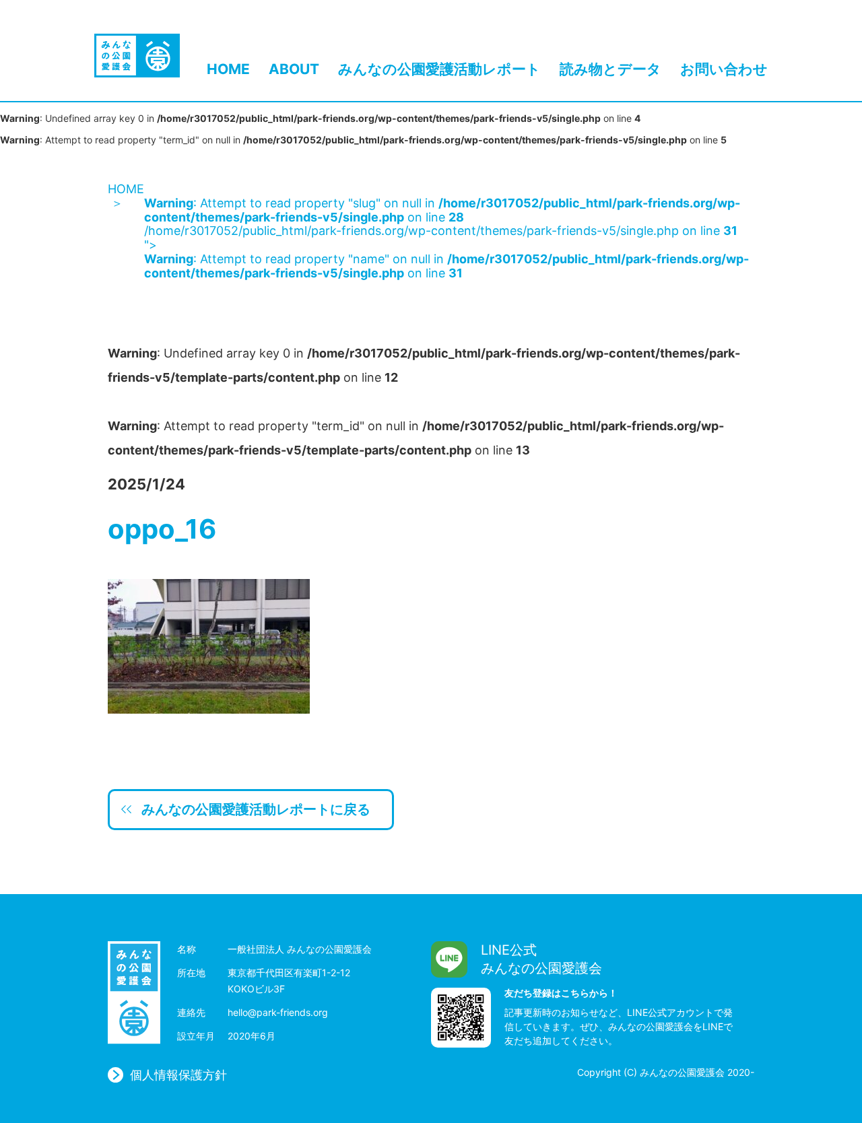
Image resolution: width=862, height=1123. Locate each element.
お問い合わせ (724, 69)
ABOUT (294, 69)
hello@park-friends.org (278, 1012)
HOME (228, 69)
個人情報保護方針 (178, 1075)
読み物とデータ (610, 69)
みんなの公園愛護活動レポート (439, 69)
